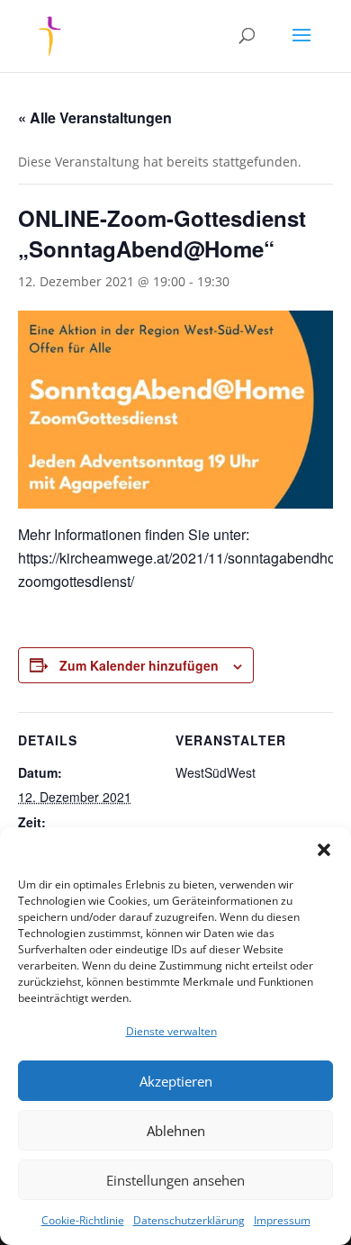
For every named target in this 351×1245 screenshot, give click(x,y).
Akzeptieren (176, 1081)
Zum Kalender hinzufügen (139, 665)
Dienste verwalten (171, 1031)
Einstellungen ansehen (175, 1180)
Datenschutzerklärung (189, 1220)
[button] (324, 850)
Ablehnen (176, 1131)
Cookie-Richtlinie (82, 1220)
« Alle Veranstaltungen (95, 117)
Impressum (282, 1220)
